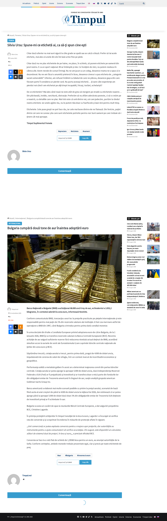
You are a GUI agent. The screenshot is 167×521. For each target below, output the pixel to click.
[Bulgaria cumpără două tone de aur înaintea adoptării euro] (153, 44)
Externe (60, 3)
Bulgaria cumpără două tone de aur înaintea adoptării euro (134, 43)
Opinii (44, 3)
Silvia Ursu (26, 151)
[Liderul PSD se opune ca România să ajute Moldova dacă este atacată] (153, 110)
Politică (36, 3)
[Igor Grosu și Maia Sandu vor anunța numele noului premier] (153, 132)
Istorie (51, 3)
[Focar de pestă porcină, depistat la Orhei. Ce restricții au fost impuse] (153, 121)
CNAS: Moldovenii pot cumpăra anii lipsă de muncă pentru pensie (134, 98)
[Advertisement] (143, 177)
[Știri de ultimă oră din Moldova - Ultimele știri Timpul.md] (83, 18)
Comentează (64, 170)
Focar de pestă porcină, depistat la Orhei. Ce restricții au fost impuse (135, 120)
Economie (69, 3)
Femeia (18, 35)
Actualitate (26, 3)
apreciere (62, 131)
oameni (87, 131)
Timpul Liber (80, 3)
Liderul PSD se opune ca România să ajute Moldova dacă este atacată (136, 109)
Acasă (11, 35)
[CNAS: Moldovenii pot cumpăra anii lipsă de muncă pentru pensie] (153, 99)
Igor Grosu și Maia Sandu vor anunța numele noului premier (135, 131)
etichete (75, 131)
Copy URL (85, 138)
